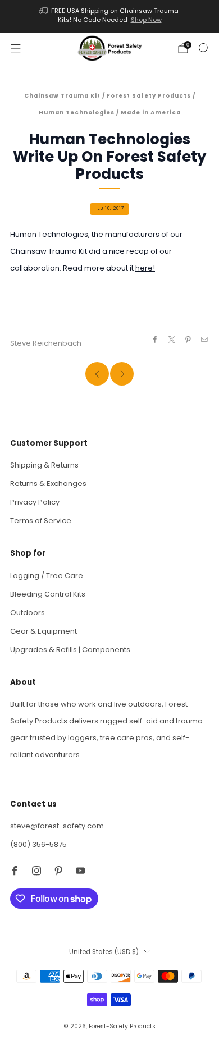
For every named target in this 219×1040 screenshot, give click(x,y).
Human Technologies (77, 112)
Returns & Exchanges (48, 483)
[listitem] (110, 16)
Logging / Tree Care (46, 575)
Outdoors (27, 612)
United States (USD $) (104, 951)
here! (145, 268)
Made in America (151, 112)
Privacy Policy (35, 502)
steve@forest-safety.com (57, 826)
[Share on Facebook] (154, 339)
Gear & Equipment (43, 631)
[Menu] (15, 48)
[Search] (203, 47)
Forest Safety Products (149, 95)
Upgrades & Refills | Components (70, 649)
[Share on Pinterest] (188, 339)
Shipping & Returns (44, 465)
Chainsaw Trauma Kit (62, 95)
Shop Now (146, 19)
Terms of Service (40, 520)
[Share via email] (204, 339)
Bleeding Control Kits (47, 594)
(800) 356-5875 (38, 844)
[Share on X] (171, 339)
